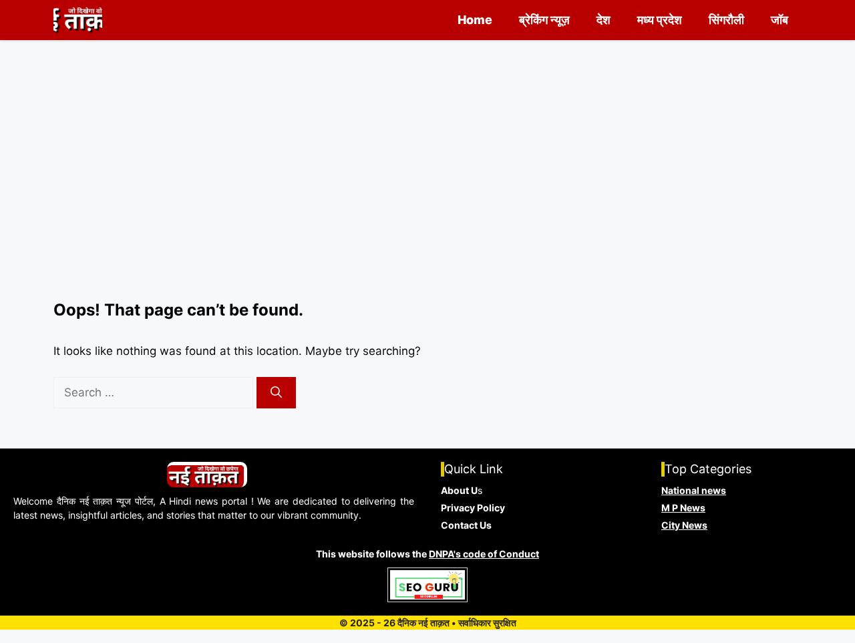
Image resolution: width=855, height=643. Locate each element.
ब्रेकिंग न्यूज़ (544, 20)
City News (684, 525)
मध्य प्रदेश (659, 20)
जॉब (779, 20)
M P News (683, 507)
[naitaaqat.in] (77, 20)
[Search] (276, 393)
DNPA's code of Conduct (484, 553)
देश (603, 20)
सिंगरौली (726, 20)
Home (475, 20)
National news (693, 490)
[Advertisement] (427, 200)
